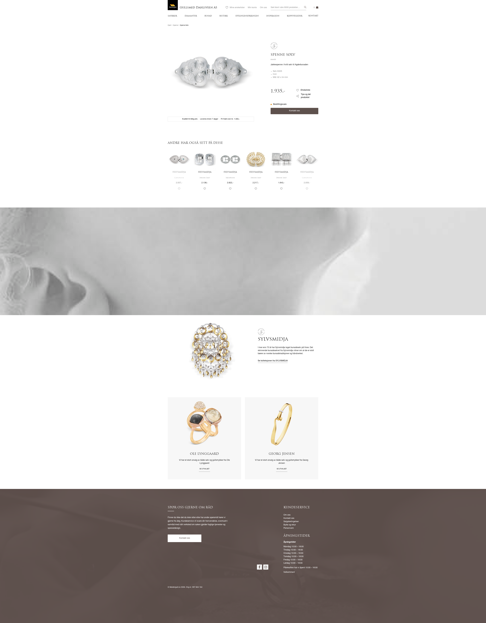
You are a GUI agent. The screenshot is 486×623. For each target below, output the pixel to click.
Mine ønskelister (237, 8)
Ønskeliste (305, 90)
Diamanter (191, 16)
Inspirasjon (272, 16)
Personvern (289, 528)
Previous (179, 171)
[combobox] (288, 7)
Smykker (172, 16)
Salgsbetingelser (291, 522)
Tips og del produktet (306, 96)
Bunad (208, 16)
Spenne (175, 25)
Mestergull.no (175, 587)
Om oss (263, 8)
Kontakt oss (294, 111)
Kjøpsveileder (294, 16)
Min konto (252, 8)
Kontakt (313, 16)
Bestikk (223, 16)
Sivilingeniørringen (247, 16)
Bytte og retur (290, 525)
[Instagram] (265, 567)
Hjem (169, 25)
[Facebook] (259, 567)
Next (307, 171)
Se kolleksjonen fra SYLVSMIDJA (273, 361)
